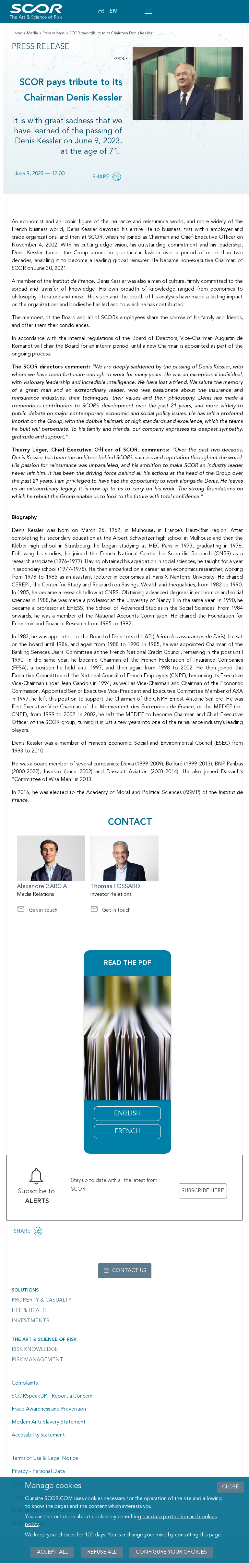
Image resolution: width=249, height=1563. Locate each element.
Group (120, 59)
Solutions (25, 1290)
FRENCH (127, 1131)
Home (17, 33)
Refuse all (101, 1552)
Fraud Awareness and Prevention (49, 1409)
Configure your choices (171, 1552)
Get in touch (37, 911)
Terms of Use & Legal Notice (45, 1458)
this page (210, 1535)
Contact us (129, 1270)
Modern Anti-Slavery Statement (49, 1422)
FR (101, 11)
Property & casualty (41, 1300)
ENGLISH (127, 1114)
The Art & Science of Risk (44, 1339)
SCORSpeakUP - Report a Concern (52, 1396)
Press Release (40, 47)
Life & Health (30, 1310)
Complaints (25, 1383)
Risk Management (37, 1360)
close (230, 1487)
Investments (30, 1321)
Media (32, 33)
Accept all (52, 1552)
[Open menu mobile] (148, 11)
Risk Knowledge (35, 1349)
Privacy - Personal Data (38, 1471)
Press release (53, 33)
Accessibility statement (38, 1435)
